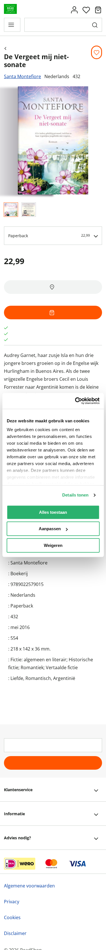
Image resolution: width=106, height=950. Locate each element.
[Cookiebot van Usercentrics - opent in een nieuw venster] (75, 401)
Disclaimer (15, 933)
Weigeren (53, 545)
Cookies (12, 917)
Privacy (11, 901)
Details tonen (75, 495)
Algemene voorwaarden (29, 886)
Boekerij (19, 573)
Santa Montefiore (22, 76)
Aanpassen (50, 528)
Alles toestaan (53, 512)
